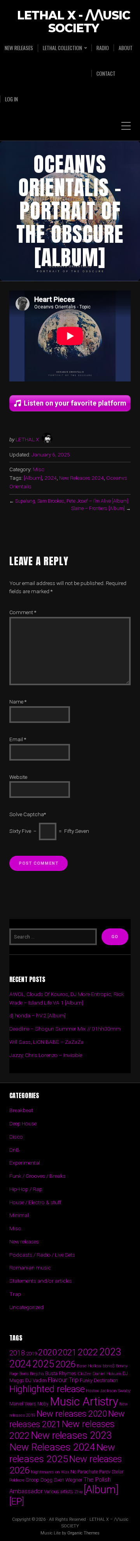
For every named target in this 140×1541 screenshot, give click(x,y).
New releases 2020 (72, 1414)
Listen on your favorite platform (75, 403)
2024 (50, 478)
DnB (14, 1150)
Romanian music (30, 1267)
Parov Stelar (111, 1472)
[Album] (33, 478)
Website (18, 777)
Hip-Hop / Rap (25, 1189)
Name (17, 701)
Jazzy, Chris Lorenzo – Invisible (45, 1055)
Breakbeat (21, 1110)
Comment (22, 612)
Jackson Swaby (115, 1390)
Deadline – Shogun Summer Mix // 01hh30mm (65, 1029)
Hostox (92, 1390)
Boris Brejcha (31, 1373)
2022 (88, 1352)
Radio (102, 47)
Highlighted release (47, 1389)
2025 (43, 1364)
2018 (17, 1353)
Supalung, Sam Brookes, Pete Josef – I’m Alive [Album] (71, 501)
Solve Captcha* (27, 814)
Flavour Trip (63, 1380)
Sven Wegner (68, 1480)
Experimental (24, 1163)
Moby (43, 1404)
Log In (11, 99)
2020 (47, 1352)
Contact (106, 73)
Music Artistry (84, 1401)
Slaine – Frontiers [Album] (98, 508)
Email (17, 739)
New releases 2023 (71, 1435)
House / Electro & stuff (35, 1202)
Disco (16, 1137)
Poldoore (16, 1480)
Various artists (58, 1491)
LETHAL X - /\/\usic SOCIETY (73, 22)
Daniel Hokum (107, 1373)
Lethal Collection (62, 48)
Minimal (19, 1215)
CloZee (84, 1373)
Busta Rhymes (60, 1373)
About (126, 47)
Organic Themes (83, 1533)
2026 (65, 1364)
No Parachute (84, 1472)
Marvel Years (22, 1404)
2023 (110, 1352)
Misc (38, 469)
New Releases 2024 (81, 478)
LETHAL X (27, 439)
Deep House (23, 1123)
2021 (67, 1352)
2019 (31, 1353)
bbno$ (109, 1366)
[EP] (16, 1501)
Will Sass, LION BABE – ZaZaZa (46, 1042)
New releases (19, 47)
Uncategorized (26, 1307)
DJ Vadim (36, 1380)
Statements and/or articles (40, 1281)
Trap (15, 1294)
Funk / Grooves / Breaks (37, 1176)
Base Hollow (89, 1366)
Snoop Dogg (39, 1480)
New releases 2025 (62, 1453)
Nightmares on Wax (50, 1472)
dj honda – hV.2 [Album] (37, 1015)
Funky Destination (99, 1380)
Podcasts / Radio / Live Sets (42, 1255)
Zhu (78, 1491)
